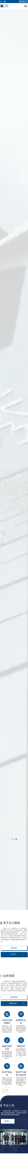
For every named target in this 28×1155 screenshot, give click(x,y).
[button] (25, 6)
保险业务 (21, 1046)
